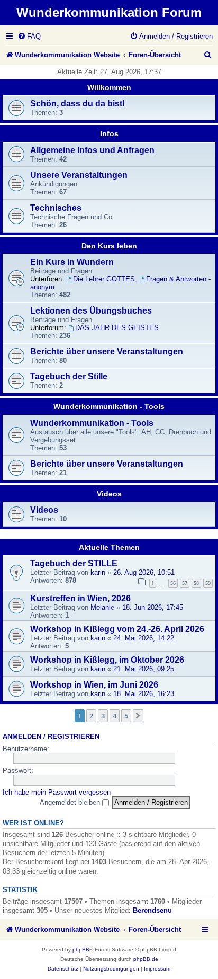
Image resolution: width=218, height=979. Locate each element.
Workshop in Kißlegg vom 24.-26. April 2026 (117, 629)
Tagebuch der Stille (68, 376)
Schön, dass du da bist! (77, 103)
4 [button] (114, 715)
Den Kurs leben (109, 246)
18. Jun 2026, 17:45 (152, 607)
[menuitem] (29, 36)
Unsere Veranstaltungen (79, 175)
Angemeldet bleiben (71, 802)
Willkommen (109, 87)
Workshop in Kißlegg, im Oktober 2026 (107, 659)
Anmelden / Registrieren (51, 737)
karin (97, 572)
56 (173, 583)
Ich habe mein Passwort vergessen (57, 792)
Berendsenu (152, 910)
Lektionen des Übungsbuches (91, 310)
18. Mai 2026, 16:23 (143, 694)
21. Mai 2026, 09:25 (143, 669)
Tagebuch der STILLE (73, 563)
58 (196, 583)
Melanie (102, 607)
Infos (109, 133)
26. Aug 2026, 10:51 (144, 572)
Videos (109, 494)
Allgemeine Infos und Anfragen (92, 150)
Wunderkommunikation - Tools (109, 406)
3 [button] (103, 715)
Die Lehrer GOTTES (104, 279)
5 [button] (126, 715)
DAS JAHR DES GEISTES (117, 328)
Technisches (55, 207)
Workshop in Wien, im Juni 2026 (94, 684)
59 (208, 583)
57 (184, 583)
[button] (138, 715)
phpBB (80, 950)
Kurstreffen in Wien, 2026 (80, 598)
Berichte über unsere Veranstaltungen (106, 351)
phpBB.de (145, 959)
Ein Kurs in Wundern (72, 261)
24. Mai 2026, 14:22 (143, 638)
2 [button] (91, 715)
